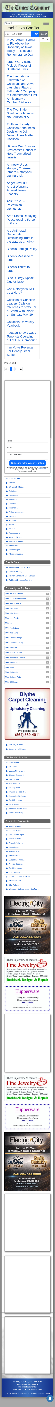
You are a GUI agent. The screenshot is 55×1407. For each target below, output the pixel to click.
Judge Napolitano (16, 860)
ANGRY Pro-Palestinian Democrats (15, 204)
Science (12, 529)
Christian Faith (15, 677)
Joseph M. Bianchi (16, 771)
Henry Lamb (14, 847)
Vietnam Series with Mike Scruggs (22, 576)
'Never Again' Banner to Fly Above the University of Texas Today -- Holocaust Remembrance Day (21, 47)
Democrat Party (15, 662)
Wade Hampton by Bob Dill (19, 567)
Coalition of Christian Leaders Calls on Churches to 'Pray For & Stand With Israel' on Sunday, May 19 (21, 307)
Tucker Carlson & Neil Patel (19, 877)
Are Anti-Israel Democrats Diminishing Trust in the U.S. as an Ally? (20, 236)
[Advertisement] (27, 409)
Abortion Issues (15, 554)
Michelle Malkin (15, 843)
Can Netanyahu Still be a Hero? (20, 290)
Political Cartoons (16, 594)
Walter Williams (15, 826)
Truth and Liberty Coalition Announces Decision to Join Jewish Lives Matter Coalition (21, 131)
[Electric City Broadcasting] (27, 925)
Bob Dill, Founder (16, 745)
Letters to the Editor (16, 749)
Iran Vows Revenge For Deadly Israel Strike (20, 351)
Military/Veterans (15, 512)
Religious (12, 491)
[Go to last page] (21, 369)
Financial (12, 521)
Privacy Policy (41, 468)
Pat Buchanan (14, 851)
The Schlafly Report (16, 835)
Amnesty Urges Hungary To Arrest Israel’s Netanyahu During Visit (19, 170)
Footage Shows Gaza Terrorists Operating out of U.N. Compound (22, 336)
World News (13, 546)
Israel (12, 667)
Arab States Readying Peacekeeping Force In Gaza (22, 219)
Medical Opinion (15, 864)
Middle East (14, 628)
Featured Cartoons (16, 541)
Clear (44, 34)
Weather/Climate (15, 537)
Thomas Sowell (15, 831)
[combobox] (17, 23)
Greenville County (16, 643)
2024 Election (14, 479)
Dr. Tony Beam (14, 788)
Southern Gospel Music (18, 809)
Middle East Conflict (17, 657)
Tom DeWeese (14, 872)
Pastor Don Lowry (16, 813)
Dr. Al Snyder (14, 804)
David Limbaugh (15, 868)
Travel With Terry (15, 572)
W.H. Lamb (14, 633)
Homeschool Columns (17, 796)
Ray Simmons (14, 783)
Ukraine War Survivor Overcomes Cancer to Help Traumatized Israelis (21, 152)
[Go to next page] (18, 369)
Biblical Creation (16, 653)
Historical (12, 508)
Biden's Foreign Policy (22, 249)
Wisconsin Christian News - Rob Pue (23, 889)
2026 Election (15, 618)
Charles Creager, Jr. (16, 775)
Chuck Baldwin (15, 839)
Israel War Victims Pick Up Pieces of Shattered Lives (19, 65)
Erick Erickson (14, 856)
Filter (35, 34)
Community (13, 495)
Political (12, 483)
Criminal (12, 504)
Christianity (14, 672)
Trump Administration (18, 598)
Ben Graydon (14, 779)
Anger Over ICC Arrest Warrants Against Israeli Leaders (18, 188)
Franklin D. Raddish (16, 792)
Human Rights (14, 550)
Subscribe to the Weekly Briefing (27, 463)
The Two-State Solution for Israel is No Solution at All (20, 113)
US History (14, 682)
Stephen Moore (15, 881)
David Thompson (15, 800)
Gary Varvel (14, 608)
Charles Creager (16, 638)
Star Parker (13, 885)
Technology (13, 533)
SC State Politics (15, 487)
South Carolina (15, 603)
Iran (11, 623)
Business (12, 516)
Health (11, 525)
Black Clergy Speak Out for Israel (20, 279)
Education (13, 499)
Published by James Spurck (19, 580)
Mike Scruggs (15, 613)
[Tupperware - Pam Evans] (27, 999)
